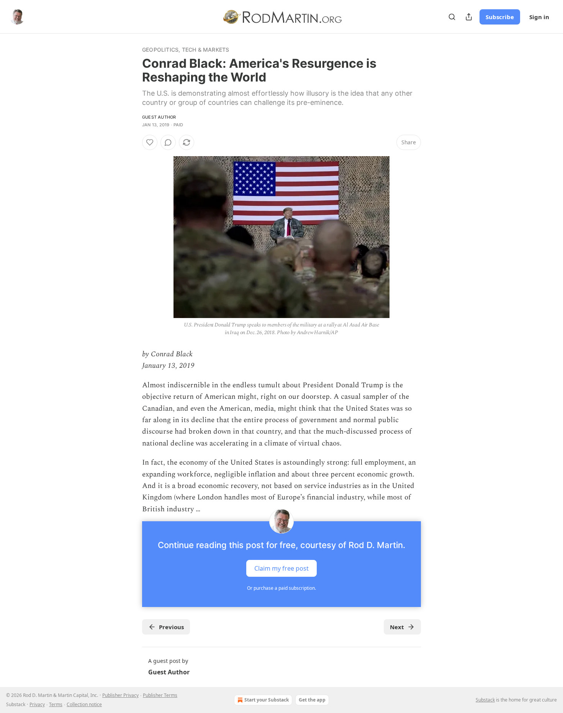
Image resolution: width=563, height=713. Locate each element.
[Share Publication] (468, 16)
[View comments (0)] (168, 142)
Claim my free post (281, 568)
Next (397, 627)
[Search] (452, 16)
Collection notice (84, 704)
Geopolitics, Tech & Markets (185, 49)
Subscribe (500, 17)
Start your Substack (266, 700)
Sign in (539, 17)
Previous (171, 627)
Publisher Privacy (120, 695)
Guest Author (159, 117)
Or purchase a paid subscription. (281, 588)
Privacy (37, 704)
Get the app (312, 700)
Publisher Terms (160, 695)
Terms (55, 704)
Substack (485, 700)
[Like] (149, 142)
